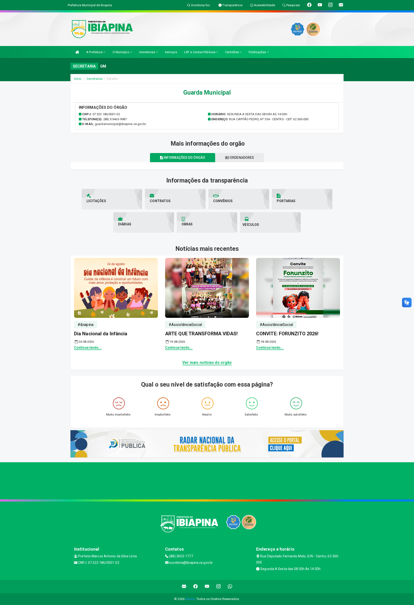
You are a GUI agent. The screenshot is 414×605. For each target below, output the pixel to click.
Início (78, 78)
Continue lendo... (88, 347)
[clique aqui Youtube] (207, 586)
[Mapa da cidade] (207, 480)
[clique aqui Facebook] (195, 586)
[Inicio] (77, 52)
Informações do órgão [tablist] (184, 158)
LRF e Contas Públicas (200, 52)
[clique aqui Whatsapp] (230, 586)
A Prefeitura (94, 52)
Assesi (190, 599)
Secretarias (147, 52)
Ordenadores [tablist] (241, 158)
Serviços (171, 52)
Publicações (258, 52)
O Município (121, 52)
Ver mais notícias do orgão (207, 362)
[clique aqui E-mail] (184, 586)
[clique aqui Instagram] (218, 586)
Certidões (232, 52)
